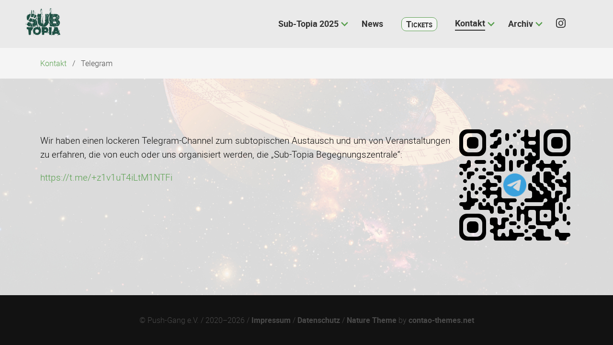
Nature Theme (372, 320)
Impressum (271, 320)
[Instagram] (564, 23)
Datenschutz (318, 320)
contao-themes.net (441, 320)
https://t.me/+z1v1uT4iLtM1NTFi (106, 177)
